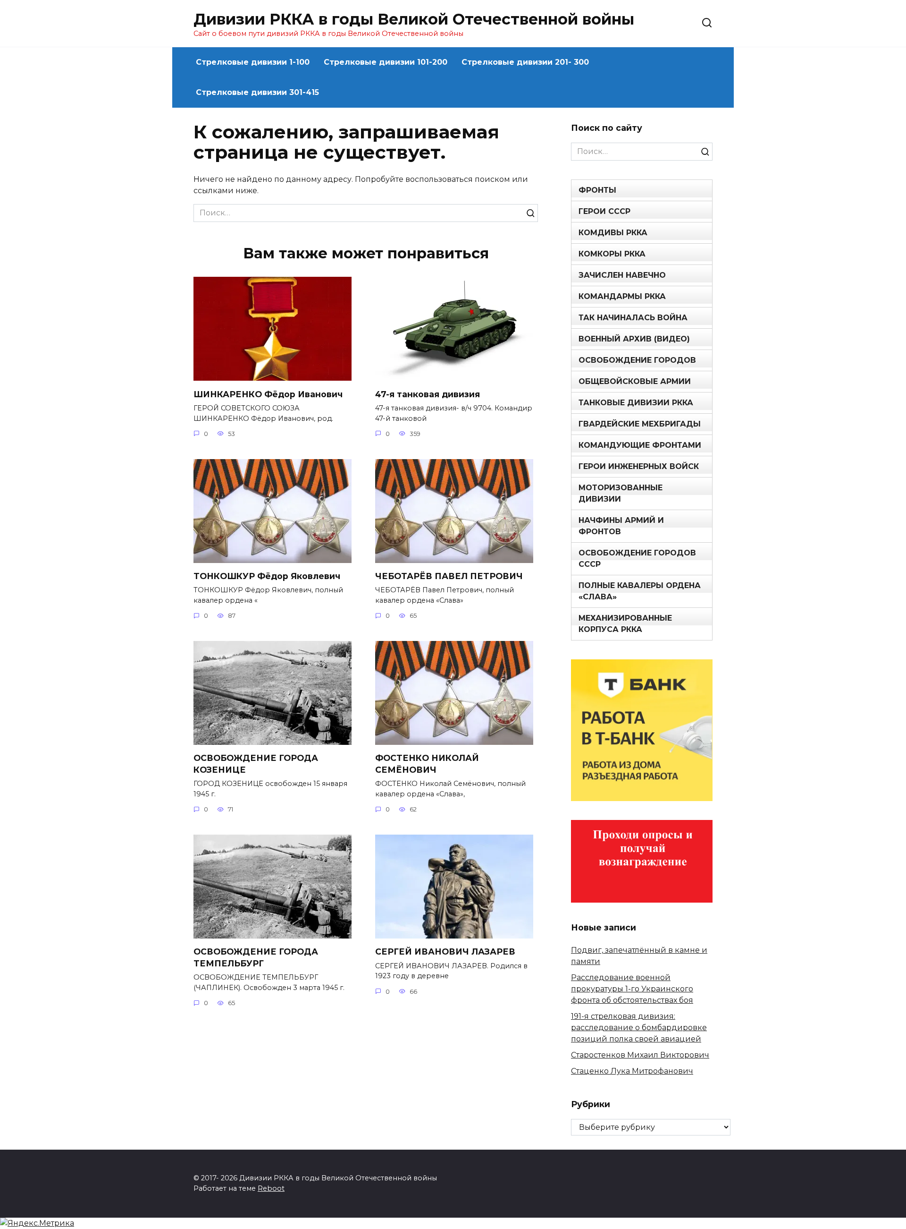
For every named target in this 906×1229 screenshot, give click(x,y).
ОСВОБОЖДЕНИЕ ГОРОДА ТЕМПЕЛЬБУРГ (255, 957)
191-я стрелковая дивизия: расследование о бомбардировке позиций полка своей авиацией (639, 1027)
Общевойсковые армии (635, 381)
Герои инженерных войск (639, 466)
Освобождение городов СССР (637, 558)
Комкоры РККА (612, 253)
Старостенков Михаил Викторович (640, 1054)
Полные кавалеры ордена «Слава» (640, 591)
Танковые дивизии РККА (636, 402)
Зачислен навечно (622, 275)
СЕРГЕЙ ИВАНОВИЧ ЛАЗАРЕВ (445, 951)
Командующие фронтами (640, 445)
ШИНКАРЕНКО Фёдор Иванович (268, 394)
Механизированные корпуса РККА (625, 624)
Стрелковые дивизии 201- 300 (525, 62)
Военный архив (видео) (634, 338)
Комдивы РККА (613, 232)
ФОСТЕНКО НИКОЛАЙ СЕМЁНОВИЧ (427, 764)
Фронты (597, 190)
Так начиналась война (633, 317)
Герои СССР (604, 211)
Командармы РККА (622, 296)
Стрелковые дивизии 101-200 (385, 62)
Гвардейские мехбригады (640, 423)
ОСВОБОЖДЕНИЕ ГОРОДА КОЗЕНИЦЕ (255, 764)
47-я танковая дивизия (427, 394)
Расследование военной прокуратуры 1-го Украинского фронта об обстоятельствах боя (632, 989)
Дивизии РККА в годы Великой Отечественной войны (413, 19)
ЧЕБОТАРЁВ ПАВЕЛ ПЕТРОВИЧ (449, 576)
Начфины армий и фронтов (621, 526)
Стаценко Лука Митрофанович (632, 1071)
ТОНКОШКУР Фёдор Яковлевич (266, 576)
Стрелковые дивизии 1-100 (253, 62)
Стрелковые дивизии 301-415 (257, 92)
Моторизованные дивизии (621, 493)
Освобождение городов (637, 360)
